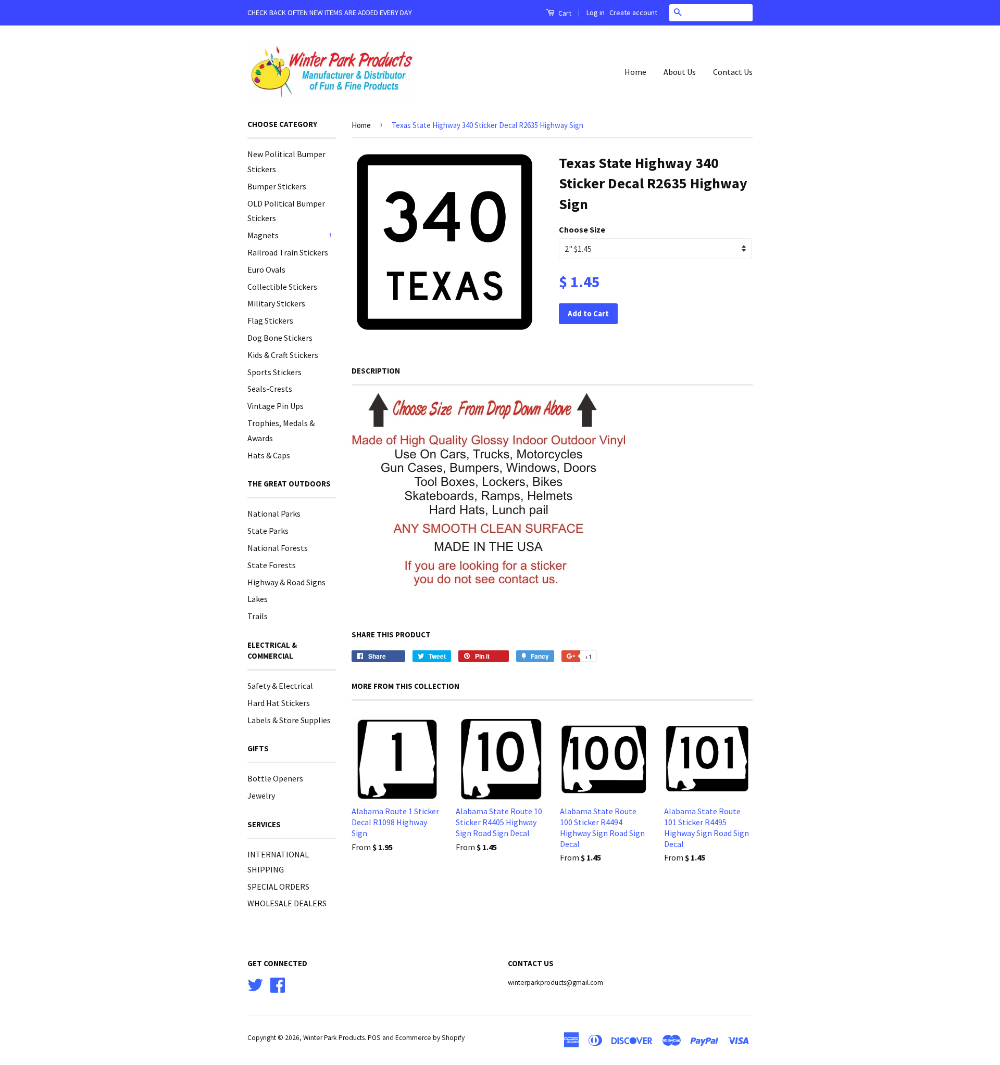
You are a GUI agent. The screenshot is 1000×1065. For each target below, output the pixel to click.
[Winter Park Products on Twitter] (255, 983)
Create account (633, 12)
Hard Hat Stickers (278, 703)
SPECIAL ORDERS (278, 886)
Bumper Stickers (276, 186)
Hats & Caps (268, 455)
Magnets (263, 235)
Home (635, 72)
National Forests (277, 548)
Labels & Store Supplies (289, 720)
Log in (595, 12)
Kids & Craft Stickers (282, 355)
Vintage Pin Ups (275, 406)
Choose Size (582, 229)
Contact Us (733, 72)
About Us (680, 72)
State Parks (268, 530)
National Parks (274, 513)
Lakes (257, 599)
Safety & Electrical (280, 686)
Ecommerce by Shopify (430, 1037)
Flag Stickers (270, 320)
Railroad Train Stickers (287, 252)
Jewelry (261, 795)
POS (374, 1037)
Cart (564, 13)
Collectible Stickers (282, 286)
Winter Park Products (334, 1037)
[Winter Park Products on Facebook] (277, 983)
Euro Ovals (266, 269)
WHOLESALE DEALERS (287, 903)
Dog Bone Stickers (279, 337)
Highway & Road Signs (286, 582)
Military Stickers (276, 303)
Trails (257, 616)
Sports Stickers (274, 372)
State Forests (271, 565)
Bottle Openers (275, 778)
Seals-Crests (269, 388)
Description (376, 371)
